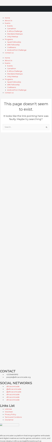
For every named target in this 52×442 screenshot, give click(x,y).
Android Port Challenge (16, 50)
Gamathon (11, 29)
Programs (9, 39)
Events (7, 23)
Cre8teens (11, 47)
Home (7, 18)
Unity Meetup (12, 37)
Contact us (9, 53)
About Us (8, 21)
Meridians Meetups (15, 34)
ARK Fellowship (13, 45)
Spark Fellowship (14, 42)
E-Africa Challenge (14, 31)
